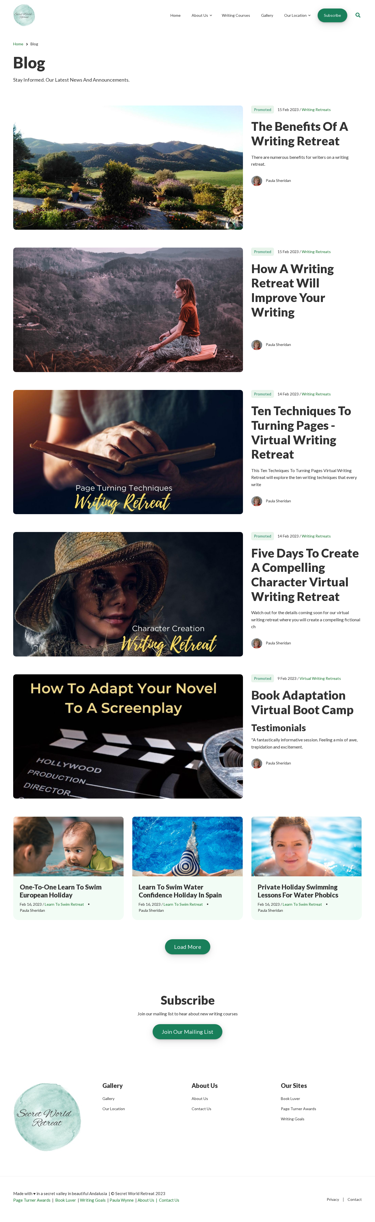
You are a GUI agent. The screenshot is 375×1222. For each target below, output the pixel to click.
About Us (202, 20)
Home (175, 15)
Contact (355, 1199)
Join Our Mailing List (187, 1031)
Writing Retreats (316, 109)
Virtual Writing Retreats (320, 678)
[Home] (24, 14)
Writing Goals (292, 1118)
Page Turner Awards (298, 1108)
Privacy (333, 1199)
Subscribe (332, 15)
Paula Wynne (122, 1200)
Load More (187, 946)
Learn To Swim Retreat (64, 904)
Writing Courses (236, 15)
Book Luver (290, 1098)
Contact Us (201, 1108)
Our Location (297, 20)
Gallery (267, 15)
